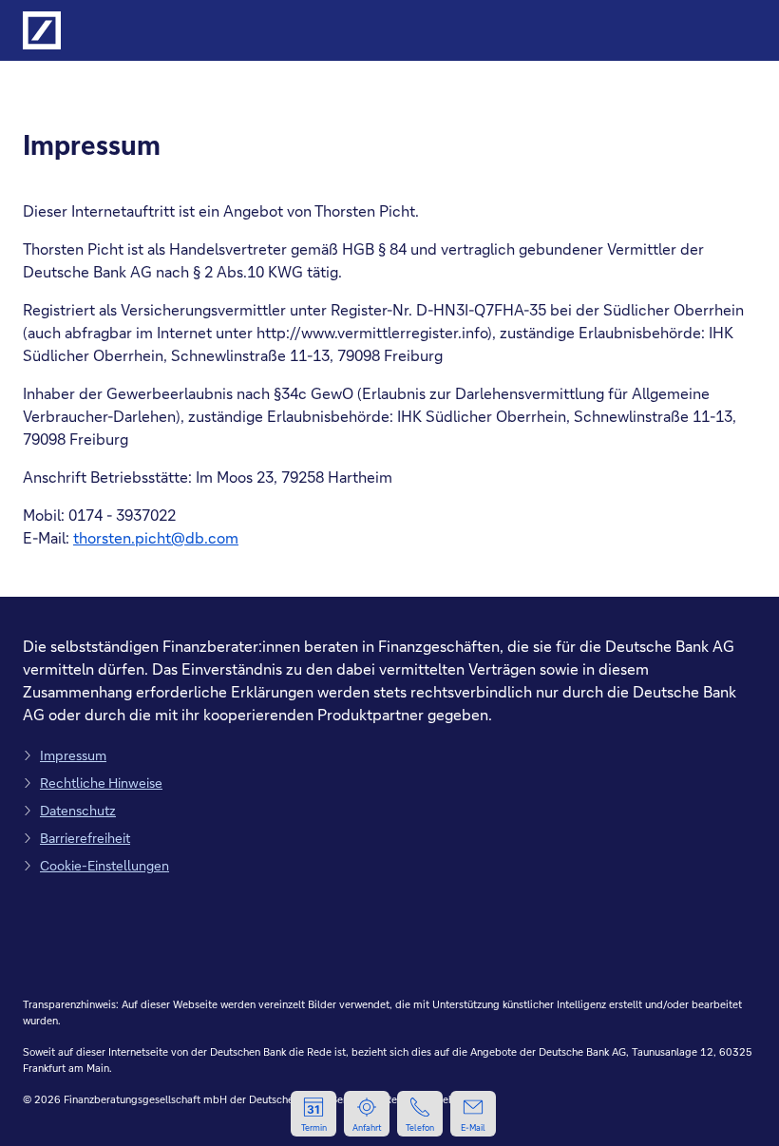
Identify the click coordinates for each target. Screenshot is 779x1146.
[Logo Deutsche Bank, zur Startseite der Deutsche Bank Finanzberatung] (42, 30)
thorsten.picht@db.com (155, 537)
